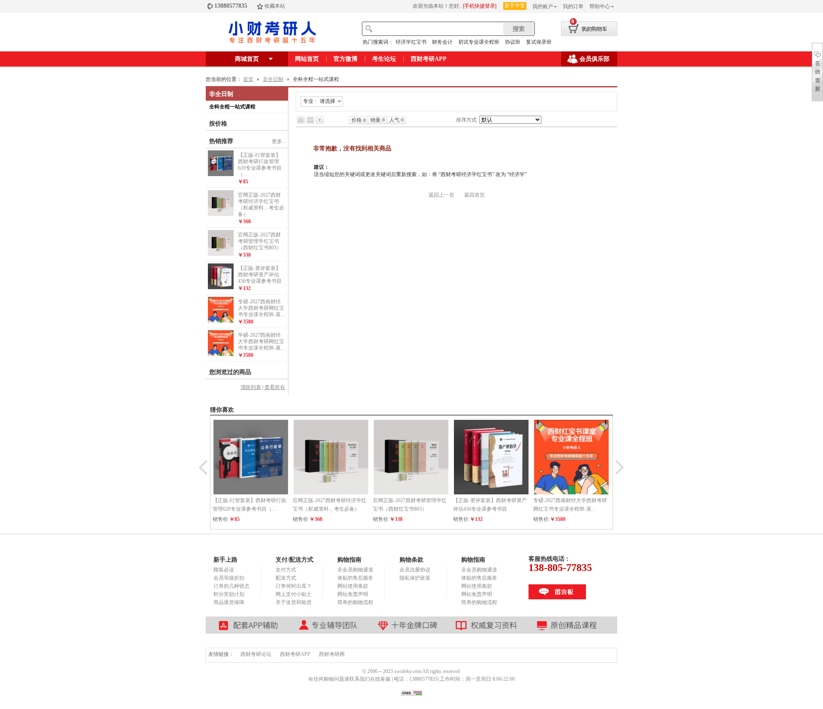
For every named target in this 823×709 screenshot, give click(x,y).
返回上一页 (441, 195)
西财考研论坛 (255, 654)
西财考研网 (332, 654)
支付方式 (286, 570)
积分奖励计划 (228, 594)
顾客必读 (223, 570)
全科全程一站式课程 (232, 107)
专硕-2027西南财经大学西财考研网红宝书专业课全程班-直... (261, 308)
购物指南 (349, 559)
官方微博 (345, 59)
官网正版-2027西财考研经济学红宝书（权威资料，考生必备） (261, 204)
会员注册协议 (414, 570)
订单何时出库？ (294, 586)
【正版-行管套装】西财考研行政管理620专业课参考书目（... (260, 164)
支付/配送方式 (294, 559)
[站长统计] (411, 694)
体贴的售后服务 (355, 578)
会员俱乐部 (595, 59)
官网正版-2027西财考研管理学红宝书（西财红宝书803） (260, 241)
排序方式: (467, 120)
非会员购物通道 (355, 570)
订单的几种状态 (231, 586)
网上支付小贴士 (294, 594)
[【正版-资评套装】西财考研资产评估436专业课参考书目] (221, 287)
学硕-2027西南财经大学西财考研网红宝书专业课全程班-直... (261, 341)
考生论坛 (384, 59)
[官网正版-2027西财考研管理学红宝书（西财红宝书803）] (221, 254)
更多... (279, 141)
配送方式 (286, 578)
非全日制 (273, 79)
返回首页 (474, 195)
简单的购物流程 (355, 602)
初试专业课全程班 (478, 42)
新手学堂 (515, 6)
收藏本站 (274, 6)
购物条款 (411, 559)
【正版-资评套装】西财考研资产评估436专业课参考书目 (260, 274)
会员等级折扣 (228, 578)
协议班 (512, 42)
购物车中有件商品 (581, 27)
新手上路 (225, 559)
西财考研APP (429, 59)
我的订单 (573, 6)
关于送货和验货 (294, 602)
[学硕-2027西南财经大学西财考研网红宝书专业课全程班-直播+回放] (221, 354)
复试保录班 (539, 42)
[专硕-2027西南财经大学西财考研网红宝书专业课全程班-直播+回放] (221, 321)
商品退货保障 (228, 602)
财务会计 (442, 42)
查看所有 (274, 387)
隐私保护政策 (414, 578)
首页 (248, 79)
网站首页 (307, 59)
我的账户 (542, 6)
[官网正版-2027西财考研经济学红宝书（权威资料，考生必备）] (221, 214)
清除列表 (250, 387)
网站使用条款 (352, 586)
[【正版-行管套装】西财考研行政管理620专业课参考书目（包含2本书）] (221, 174)
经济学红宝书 (411, 42)
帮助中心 (599, 6)
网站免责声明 (352, 594)
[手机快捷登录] (479, 6)
